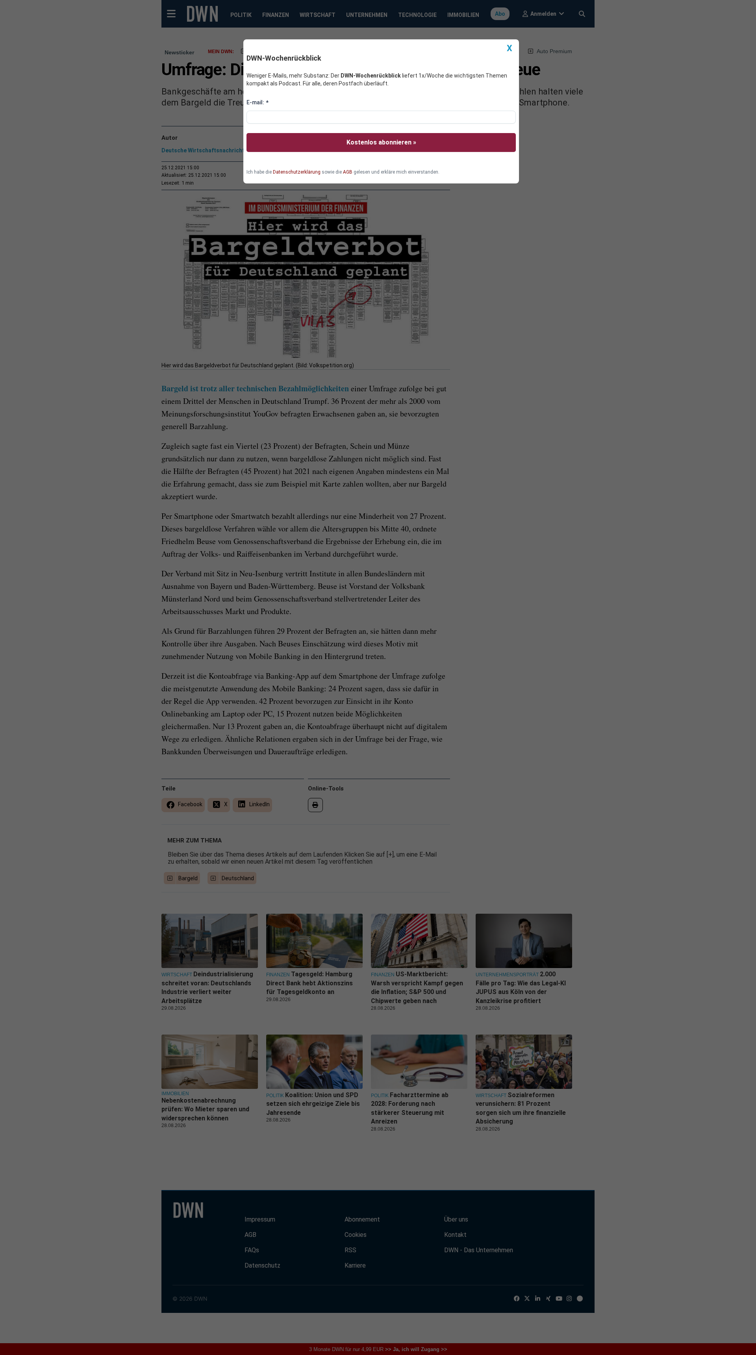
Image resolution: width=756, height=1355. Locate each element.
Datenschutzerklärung (297, 172)
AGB (347, 172)
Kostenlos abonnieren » (381, 142)
